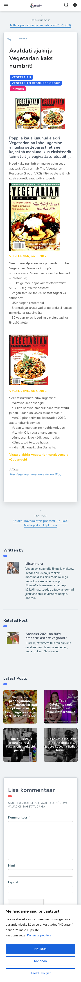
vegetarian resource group (36, 83)
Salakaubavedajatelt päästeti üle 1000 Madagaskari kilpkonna (40, 523)
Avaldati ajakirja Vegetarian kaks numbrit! (31, 58)
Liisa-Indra (34, 563)
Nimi (11, 865)
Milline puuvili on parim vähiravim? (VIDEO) (40, 25)
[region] (40, 943)
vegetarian (21, 77)
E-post (13, 882)
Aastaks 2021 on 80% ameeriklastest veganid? (46, 636)
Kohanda (40, 961)
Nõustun (40, 949)
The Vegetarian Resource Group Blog (35, 474)
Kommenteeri (19, 817)
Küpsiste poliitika (39, 935)
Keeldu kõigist (41, 973)
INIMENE (18, 88)
